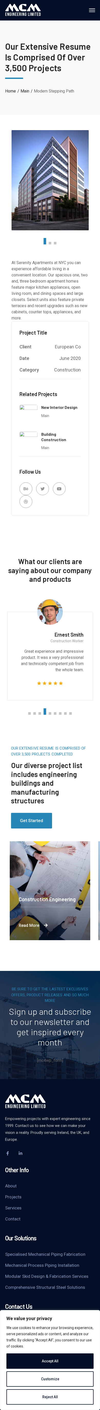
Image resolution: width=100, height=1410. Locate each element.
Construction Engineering (47, 899)
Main (25, 91)
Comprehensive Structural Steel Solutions (45, 1287)
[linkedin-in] (20, 1153)
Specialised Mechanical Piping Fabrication (45, 1254)
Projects (13, 1196)
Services (13, 1207)
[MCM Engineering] (23, 9)
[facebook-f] (7, 1153)
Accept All (50, 1361)
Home (10, 91)
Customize (50, 1379)
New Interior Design (59, 407)
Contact (13, 1218)
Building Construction (53, 437)
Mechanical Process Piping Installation (42, 1265)
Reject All (50, 1397)
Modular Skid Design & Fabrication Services (46, 1276)
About (11, 1185)
